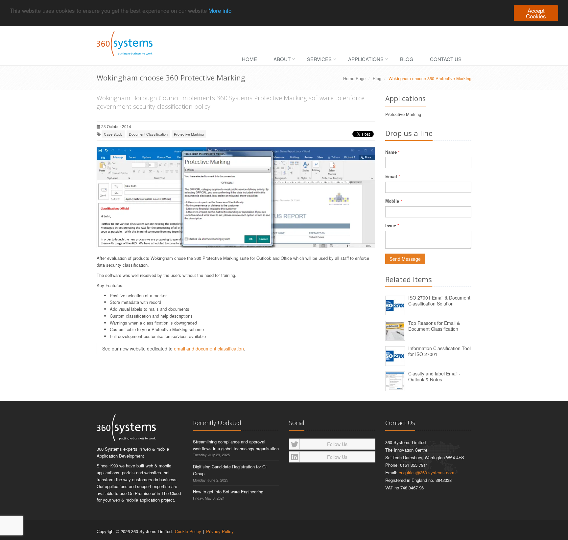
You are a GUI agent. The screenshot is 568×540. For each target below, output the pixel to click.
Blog (407, 59)
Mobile (392, 201)
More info (219, 11)
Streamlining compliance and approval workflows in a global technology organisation (236, 445)
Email (391, 176)
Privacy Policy (220, 531)
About (282, 59)
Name (391, 152)
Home (249, 59)
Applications (366, 59)
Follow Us (337, 444)
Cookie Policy (188, 531)
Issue (390, 225)
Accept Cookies (536, 13)
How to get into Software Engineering (228, 491)
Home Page (354, 78)
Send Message (405, 259)
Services (319, 59)
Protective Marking (189, 134)
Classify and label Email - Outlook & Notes (434, 376)
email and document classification (209, 348)
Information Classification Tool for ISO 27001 (439, 351)
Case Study (113, 134)
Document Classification (148, 134)
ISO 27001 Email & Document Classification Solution (439, 300)
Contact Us (446, 59)
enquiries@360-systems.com (426, 472)
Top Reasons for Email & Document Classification (434, 326)
